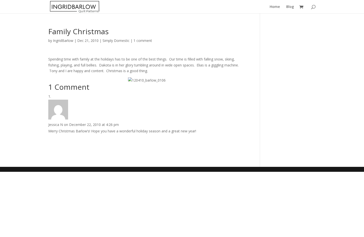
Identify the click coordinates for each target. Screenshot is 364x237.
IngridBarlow (63, 40)
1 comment (142, 40)
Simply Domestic (116, 40)
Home (275, 7)
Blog (290, 7)
